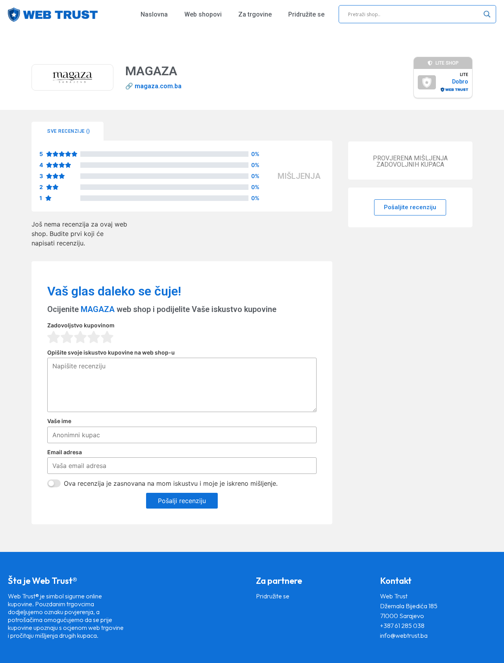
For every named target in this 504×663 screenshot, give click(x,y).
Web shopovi (203, 14)
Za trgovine (255, 14)
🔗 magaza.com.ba (153, 86)
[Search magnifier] (487, 14)
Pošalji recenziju (182, 501)
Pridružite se (306, 14)
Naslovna (154, 14)
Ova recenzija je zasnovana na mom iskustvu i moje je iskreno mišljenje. (171, 483)
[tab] (68, 131)
